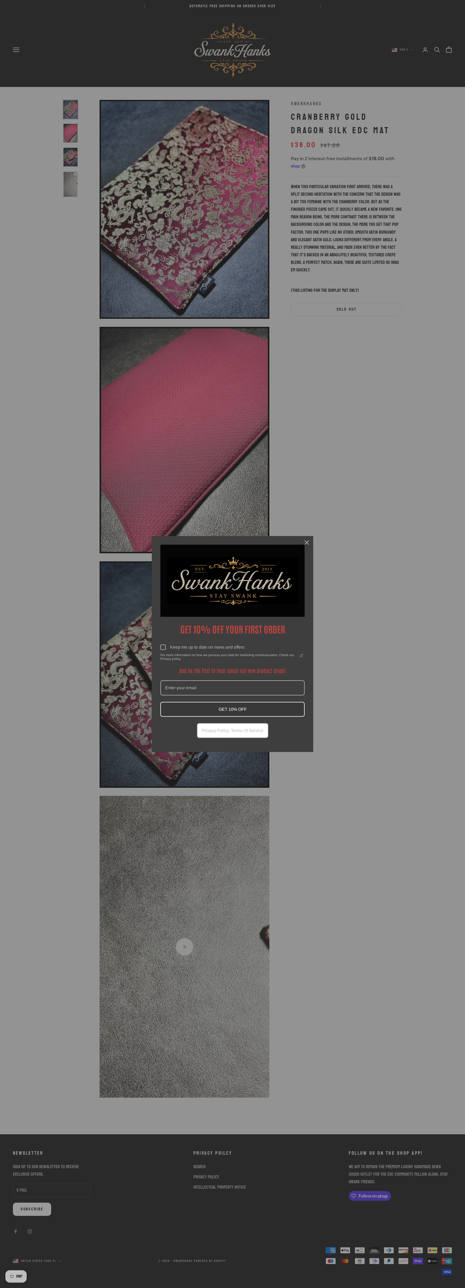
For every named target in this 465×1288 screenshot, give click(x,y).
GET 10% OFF (233, 709)
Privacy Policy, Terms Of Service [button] (232, 730)
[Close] (306, 542)
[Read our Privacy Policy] (301, 655)
